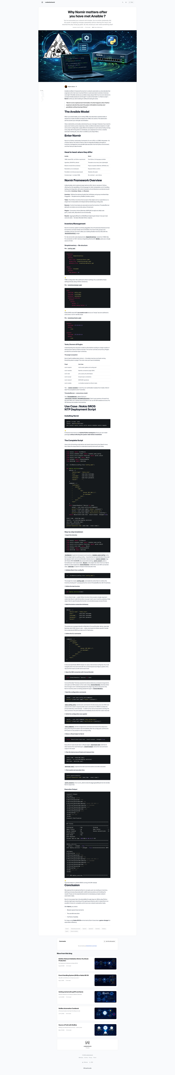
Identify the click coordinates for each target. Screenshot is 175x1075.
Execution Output (45, 121)
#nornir (67, 929)
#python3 (91, 929)
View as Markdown (98, 27)
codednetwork (50, 2)
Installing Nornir (44, 115)
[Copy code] (109, 253)
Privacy (90, 1057)
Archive (86, 1057)
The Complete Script (45, 117)
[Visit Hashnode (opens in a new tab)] (87, 1068)
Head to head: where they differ (46, 97)
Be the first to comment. (91, 946)
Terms (94, 1057)
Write (132, 2)
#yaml (66, 931)
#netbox (104, 929)
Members (81, 1057)
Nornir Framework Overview (44, 101)
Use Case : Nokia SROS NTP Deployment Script (46, 112)
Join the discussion (110, 941)
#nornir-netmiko (74, 931)
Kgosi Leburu (71, 86)
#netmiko (97, 929)
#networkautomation (75, 929)
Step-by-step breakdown (47, 119)
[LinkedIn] (76, 86)
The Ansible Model (45, 93)
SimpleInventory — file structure (46, 106)
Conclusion (43, 123)
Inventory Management (46, 104)
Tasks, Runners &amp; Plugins (46, 109)
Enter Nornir (43, 95)
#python (84, 929)
